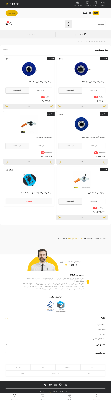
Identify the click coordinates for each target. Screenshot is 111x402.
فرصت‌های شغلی (99, 339)
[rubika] (66, 385)
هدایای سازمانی (77, 6)
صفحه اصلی (96, 399)
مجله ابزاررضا (101, 324)
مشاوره (69, 399)
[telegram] (45, 385)
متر (84, 42)
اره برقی (22, 373)
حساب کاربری (14, 399)
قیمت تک (93, 90)
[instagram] (55, 385)
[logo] (91, 13)
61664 (14, 4)
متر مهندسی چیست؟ (75, 238)
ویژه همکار (87, 6)
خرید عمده (11, 13)
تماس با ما (101, 329)
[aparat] (50, 385)
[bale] (60, 385)
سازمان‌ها (96, 6)
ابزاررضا (103, 42)
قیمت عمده (70, 90)
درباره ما (103, 6)
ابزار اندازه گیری (93, 42)
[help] (10, 24)
